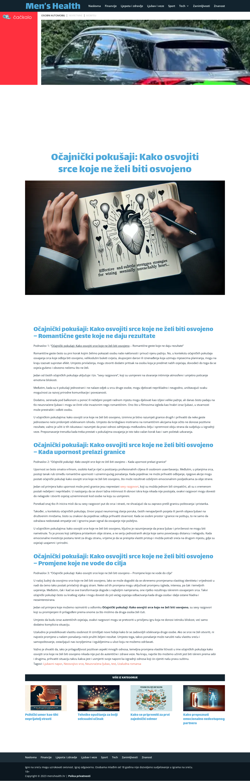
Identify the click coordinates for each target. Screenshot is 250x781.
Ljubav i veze (155, 6)
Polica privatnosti (79, 776)
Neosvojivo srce (74, 664)
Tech (182, 6)
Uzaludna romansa (129, 664)
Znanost (219, 6)
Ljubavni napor (52, 664)
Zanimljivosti (201, 6)
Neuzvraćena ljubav (97, 664)
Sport (171, 6)
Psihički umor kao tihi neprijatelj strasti (41, 717)
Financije (111, 6)
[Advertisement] (125, 113)
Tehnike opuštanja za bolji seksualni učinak (98, 717)
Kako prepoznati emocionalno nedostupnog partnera (204, 719)
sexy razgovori (129, 486)
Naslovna (94, 6)
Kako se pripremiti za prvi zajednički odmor (150, 717)
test (113, 664)
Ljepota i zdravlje (132, 6)
